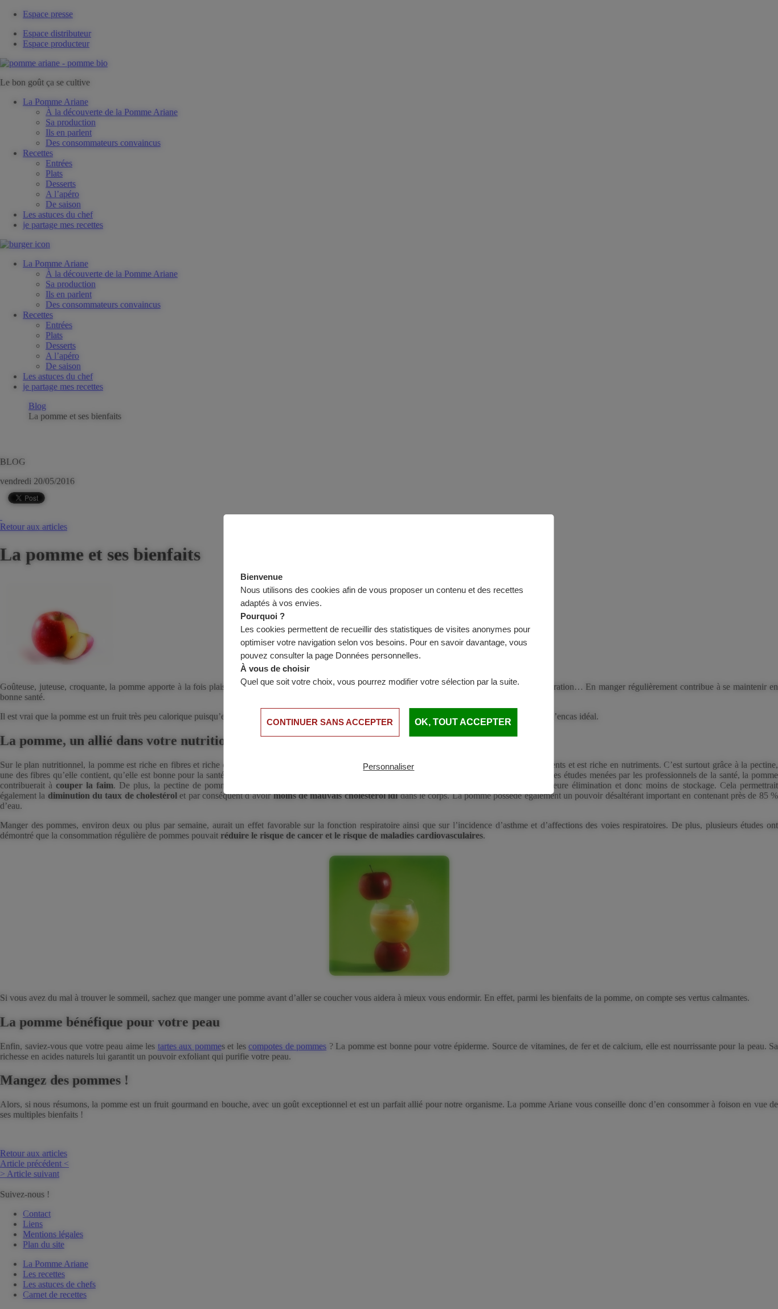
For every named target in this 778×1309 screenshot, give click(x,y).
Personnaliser (388, 766)
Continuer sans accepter (330, 722)
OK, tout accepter (463, 722)
